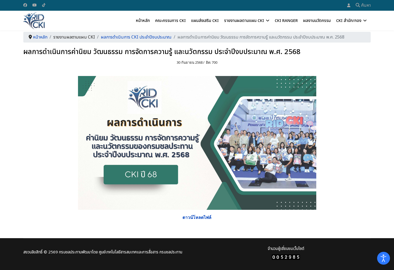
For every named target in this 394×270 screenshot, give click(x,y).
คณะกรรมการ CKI (170, 21)
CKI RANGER (286, 21)
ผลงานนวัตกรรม (317, 21)
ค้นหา (365, 5)
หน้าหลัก (143, 21)
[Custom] (43, 4)
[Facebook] (25, 4)
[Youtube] (34, 4)
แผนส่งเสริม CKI (205, 21)
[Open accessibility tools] (383, 258)
